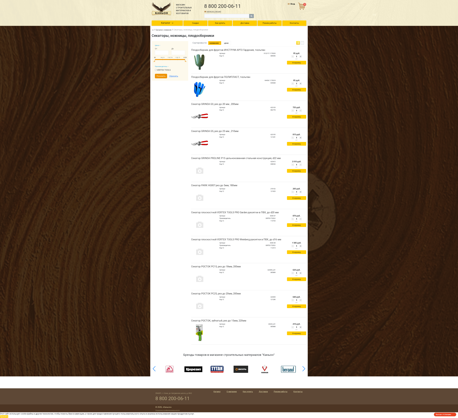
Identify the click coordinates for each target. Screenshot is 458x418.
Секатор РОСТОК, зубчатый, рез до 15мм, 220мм (218, 320)
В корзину (296, 63)
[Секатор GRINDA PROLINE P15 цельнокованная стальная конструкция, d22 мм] (199, 170)
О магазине (232, 391)
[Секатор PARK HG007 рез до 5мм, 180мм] (199, 197)
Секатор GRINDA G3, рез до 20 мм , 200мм (214, 104)
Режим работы (280, 391)
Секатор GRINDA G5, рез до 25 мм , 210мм (214, 131)
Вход (293, 4)
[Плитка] (302, 43)
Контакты (298, 391)
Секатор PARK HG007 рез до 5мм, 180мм (214, 185)
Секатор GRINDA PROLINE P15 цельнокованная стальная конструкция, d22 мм (236, 158)
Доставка (263, 391)
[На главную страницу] (153, 29)
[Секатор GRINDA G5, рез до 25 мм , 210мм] (199, 143)
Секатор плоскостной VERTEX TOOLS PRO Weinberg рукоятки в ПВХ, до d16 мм (236, 239)
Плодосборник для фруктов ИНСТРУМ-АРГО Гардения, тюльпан (228, 50)
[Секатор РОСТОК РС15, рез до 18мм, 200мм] (199, 278)
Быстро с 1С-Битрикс (443, 414)
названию (214, 43)
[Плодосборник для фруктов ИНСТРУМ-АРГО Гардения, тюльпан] (199, 62)
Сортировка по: (200, 42)
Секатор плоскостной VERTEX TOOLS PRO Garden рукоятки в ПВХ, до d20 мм (235, 212)
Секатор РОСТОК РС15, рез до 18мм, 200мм (216, 266)
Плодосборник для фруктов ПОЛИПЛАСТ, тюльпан (220, 77)
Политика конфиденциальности (167, 410)
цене (226, 43)
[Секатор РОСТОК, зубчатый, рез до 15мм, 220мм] (199, 332)
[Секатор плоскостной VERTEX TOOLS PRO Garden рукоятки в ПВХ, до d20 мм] (199, 224)
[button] (154, 369)
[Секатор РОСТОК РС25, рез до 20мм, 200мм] (199, 305)
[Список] (298, 43)
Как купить (248, 391)
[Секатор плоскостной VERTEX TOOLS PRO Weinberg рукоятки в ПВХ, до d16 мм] (199, 251)
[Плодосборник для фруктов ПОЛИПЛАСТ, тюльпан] (199, 89)
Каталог (217, 391)
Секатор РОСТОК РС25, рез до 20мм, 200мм (216, 293)
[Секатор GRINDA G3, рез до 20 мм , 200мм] (199, 116)
